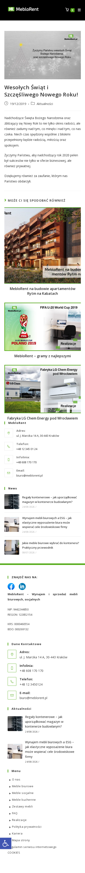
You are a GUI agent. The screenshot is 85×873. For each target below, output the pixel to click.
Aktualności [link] (45, 104)
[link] (5, 843)
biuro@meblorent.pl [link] (29, 475)
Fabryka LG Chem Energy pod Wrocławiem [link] (42, 418)
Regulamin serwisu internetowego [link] (32, 847)
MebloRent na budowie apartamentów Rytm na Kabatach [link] (42, 291)
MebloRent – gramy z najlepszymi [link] (42, 356)
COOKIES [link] (14, 852)
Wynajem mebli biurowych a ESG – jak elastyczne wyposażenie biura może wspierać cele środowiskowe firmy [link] (47, 522)
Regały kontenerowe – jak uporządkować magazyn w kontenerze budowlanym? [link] (44, 722)
